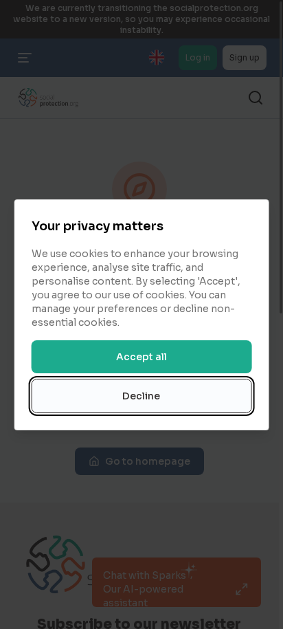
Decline (141, 396)
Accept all (141, 357)
